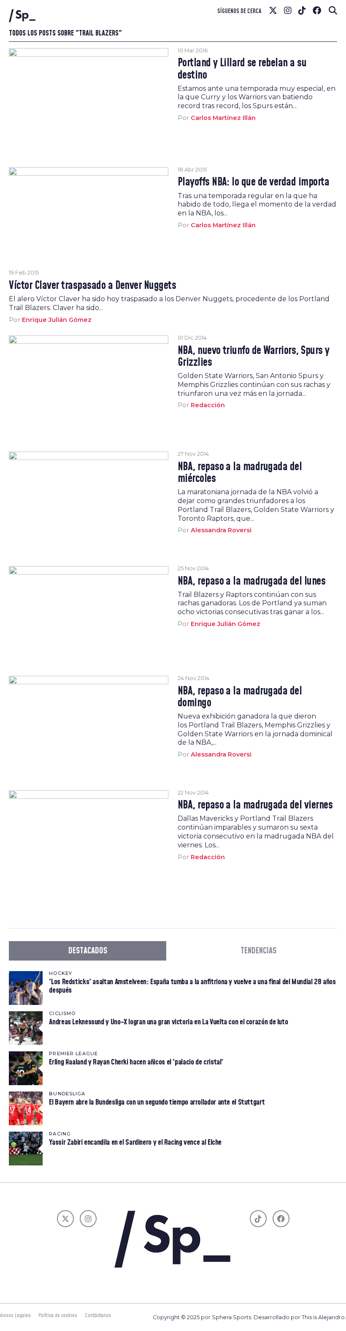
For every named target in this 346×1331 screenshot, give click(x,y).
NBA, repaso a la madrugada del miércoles (240, 473)
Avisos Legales (15, 1315)
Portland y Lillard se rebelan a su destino (242, 69)
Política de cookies (57, 1315)
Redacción (208, 405)
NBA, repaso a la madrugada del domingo (240, 697)
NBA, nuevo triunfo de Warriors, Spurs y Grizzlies (254, 357)
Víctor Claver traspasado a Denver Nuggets (92, 286)
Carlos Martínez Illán (223, 118)
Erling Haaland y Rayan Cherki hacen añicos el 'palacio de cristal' (136, 1062)
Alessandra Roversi (221, 530)
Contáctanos (98, 1315)
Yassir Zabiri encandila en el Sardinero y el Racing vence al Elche (135, 1142)
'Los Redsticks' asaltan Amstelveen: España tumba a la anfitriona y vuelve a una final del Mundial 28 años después (192, 986)
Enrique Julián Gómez (57, 320)
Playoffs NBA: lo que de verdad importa (254, 182)
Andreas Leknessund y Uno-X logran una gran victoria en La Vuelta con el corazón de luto (168, 1022)
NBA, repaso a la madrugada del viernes (255, 805)
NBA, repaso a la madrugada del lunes (252, 582)
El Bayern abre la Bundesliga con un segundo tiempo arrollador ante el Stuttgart (157, 1102)
